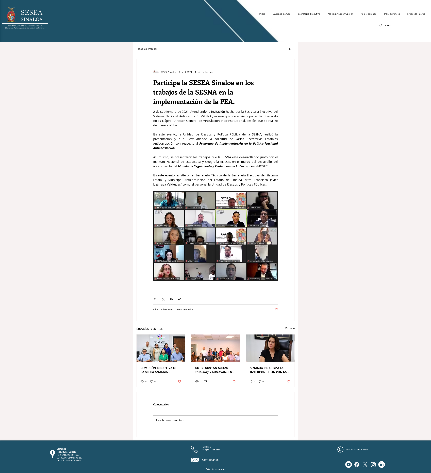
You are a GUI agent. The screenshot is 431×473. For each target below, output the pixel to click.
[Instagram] (373, 464)
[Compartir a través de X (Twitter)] (163, 298)
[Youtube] (348, 464)
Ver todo (290, 328)
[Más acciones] (276, 72)
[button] (281, 13)
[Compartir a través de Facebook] (154, 298)
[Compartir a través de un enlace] (179, 298)
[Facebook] (357, 464)
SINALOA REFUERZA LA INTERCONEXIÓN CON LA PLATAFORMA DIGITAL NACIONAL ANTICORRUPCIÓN (268, 370)
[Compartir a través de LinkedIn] (171, 298)
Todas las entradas (147, 48)
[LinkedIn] (381, 464)
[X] (365, 464)
